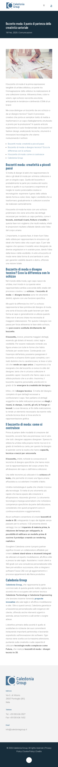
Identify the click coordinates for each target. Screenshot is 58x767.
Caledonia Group (15, 158)
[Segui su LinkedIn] (29, 760)
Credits (39, 751)
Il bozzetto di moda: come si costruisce (26, 154)
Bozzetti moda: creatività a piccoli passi (26, 144)
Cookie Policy (29, 751)
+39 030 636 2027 (17, 714)
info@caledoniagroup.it (16, 729)
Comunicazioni (25, 32)
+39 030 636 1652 (17, 717)
